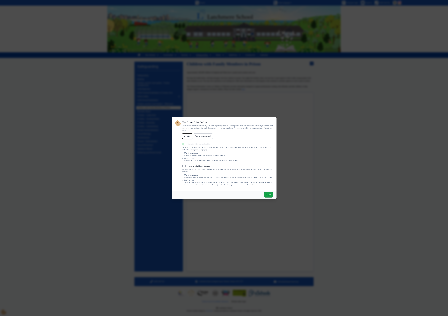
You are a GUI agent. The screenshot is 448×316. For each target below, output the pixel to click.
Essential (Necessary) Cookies (199, 144)
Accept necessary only (203, 136)
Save (269, 195)
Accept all (187, 136)
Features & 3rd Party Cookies (199, 166)
